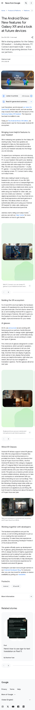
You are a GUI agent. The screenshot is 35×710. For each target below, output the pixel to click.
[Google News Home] (12, 3)
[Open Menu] (2, 3)
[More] (30, 286)
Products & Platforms (14, 10)
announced (12, 328)
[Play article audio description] (4, 96)
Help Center (20, 215)
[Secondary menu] (31, 3)
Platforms (27, 10)
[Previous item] (3, 292)
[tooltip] (31, 96)
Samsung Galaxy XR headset (11, 114)
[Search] (26, 3)
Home (3, 10)
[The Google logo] (4, 682)
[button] (32, 37)
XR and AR (16, 586)
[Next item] (8, 292)
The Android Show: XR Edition (18, 121)
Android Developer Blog (12, 570)
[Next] (32, 10)
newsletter (21, 575)
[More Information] (31, 596)
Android (5, 586)
